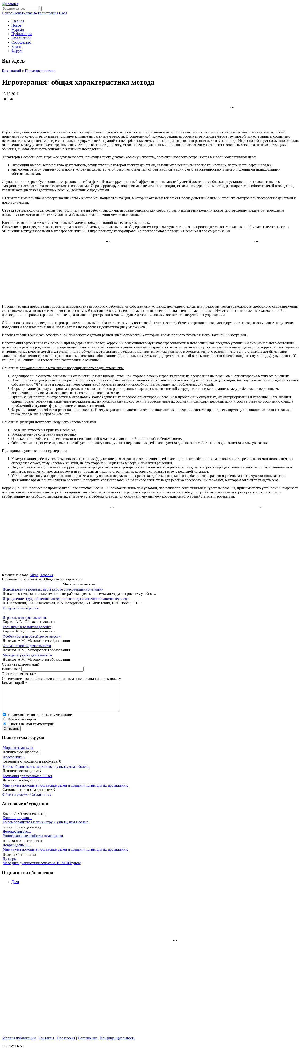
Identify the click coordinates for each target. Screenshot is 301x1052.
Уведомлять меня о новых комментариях (40, 714)
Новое (16, 25)
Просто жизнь (14, 757)
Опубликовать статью (19, 13)
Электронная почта (19, 674)
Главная (17, 21)
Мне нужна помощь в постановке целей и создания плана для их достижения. (65, 785)
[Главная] (10, 4)
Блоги (16, 46)
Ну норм (9, 859)
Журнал (17, 30)
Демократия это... (17, 831)
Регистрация (48, 13)
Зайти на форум (14, 794)
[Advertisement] (150, 115)
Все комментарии (22, 719)
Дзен (15, 882)
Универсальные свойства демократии (33, 836)
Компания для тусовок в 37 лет (27, 776)
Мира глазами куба (18, 748)
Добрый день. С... (17, 845)
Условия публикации (19, 1038)
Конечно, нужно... (17, 818)
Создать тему (40, 794)
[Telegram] (5, 99)
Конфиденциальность (117, 1038)
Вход (63, 13)
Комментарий (14, 683)
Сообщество (21, 42)
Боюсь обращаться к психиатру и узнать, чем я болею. (46, 766)
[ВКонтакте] (11, 99)
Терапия (46, 575)
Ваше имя (11, 669)
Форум (16, 51)
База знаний (21, 38)
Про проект (66, 1038)
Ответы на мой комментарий (31, 724)
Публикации (21, 34)
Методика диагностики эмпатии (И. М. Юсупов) (42, 863)
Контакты (46, 1038)
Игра (34, 575)
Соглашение (88, 1038)
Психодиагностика (40, 71)
